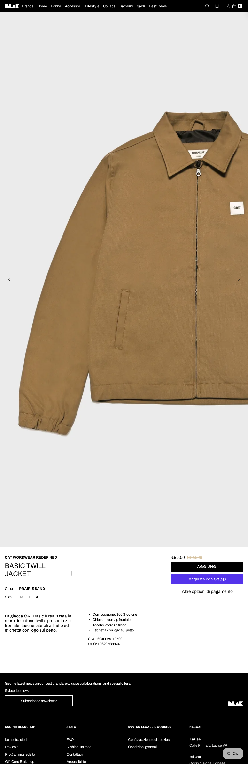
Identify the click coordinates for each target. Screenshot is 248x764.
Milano (195, 757)
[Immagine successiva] (238, 279)
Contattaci (75, 754)
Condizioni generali (142, 747)
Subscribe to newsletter (39, 701)
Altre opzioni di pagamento (207, 591)
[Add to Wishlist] (72, 572)
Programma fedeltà (20, 754)
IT (197, 6)
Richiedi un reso (79, 747)
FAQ (70, 739)
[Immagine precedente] (9, 279)
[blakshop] (12, 6)
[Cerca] (204, 6)
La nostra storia (17, 739)
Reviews (11, 747)
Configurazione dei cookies (149, 739)
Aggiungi (207, 567)
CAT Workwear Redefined (31, 557)
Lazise (195, 739)
